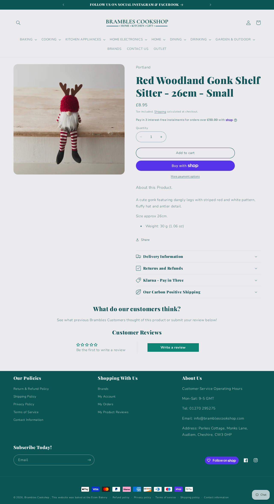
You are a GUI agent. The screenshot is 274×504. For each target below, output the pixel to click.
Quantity (142, 128)
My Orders (105, 404)
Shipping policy (190, 497)
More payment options (185, 176)
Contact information (216, 497)
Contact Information (28, 420)
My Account (107, 396)
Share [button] (145, 240)
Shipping (160, 111)
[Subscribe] (89, 460)
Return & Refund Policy (31, 389)
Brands (103, 389)
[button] (18, 23)
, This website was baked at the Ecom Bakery (78, 497)
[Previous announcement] (63, 4)
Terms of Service (26, 412)
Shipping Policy (24, 396)
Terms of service (165, 497)
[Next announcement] (210, 4)
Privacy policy (142, 497)
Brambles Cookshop (36, 497)
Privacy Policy (23, 404)
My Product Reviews (113, 412)
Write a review (173, 347)
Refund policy (121, 497)
